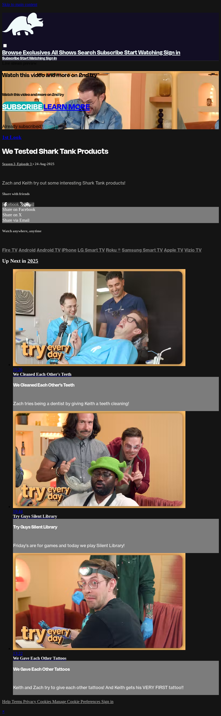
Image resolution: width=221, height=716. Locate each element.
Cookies (44, 701)
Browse (12, 52)
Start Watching (144, 52)
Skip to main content (19, 4)
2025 (32, 261)
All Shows (64, 52)
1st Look (12, 137)
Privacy (30, 701)
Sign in (172, 52)
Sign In (51, 58)
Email (29, 204)
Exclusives (37, 52)
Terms (17, 701)
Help (7, 701)
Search (87, 52)
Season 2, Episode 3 (17, 164)
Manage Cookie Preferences (76, 701)
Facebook (11, 204)
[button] (5, 45)
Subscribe (23, 106)
